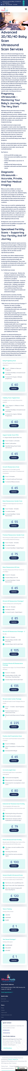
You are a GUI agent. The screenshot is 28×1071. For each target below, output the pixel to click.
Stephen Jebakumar (13, 1059)
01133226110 (6, 1030)
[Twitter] (23, 3)
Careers (3, 1010)
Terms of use (4, 1066)
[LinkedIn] (23, 5)
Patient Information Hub (6, 1015)
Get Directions (8, 1048)
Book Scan (3, 998)
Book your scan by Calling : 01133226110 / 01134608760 (12, 2)
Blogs (2, 1007)
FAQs (2, 1017)
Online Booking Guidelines (7, 1068)
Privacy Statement (14, 1066)
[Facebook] (23, 1)
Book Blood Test (5, 1001)
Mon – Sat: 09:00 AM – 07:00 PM (10, 4)
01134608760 (6, 1032)
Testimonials (4, 1012)
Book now (14, 388)
